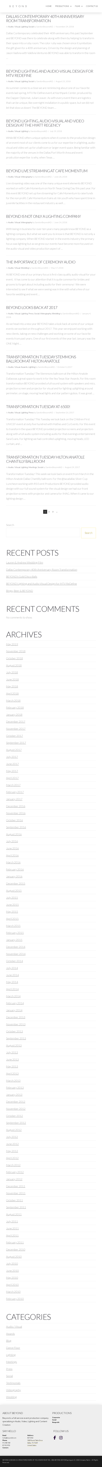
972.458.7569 (6, 1443)
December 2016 (15, 806)
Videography (26, 176)
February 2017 (15, 792)
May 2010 (12, 1277)
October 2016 (14, 820)
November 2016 (16, 813)
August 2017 (14, 749)
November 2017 (16, 728)
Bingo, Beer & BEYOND (19, 590)
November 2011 (16, 1193)
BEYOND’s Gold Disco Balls (21, 576)
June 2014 (12, 975)
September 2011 (16, 1207)
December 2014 (15, 946)
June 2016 (12, 848)
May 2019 (12, 644)
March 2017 (13, 785)
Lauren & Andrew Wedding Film (24, 562)
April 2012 (12, 1158)
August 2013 (14, 1045)
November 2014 (16, 953)
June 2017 (12, 763)
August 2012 (14, 1129)
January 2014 (14, 1010)
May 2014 (12, 982)
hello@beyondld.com (9, 1438)
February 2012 (15, 1172)
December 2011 (15, 1186)
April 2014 (12, 989)
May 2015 (12, 911)
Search (10, 525)
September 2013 (16, 1038)
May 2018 (12, 686)
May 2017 (12, 771)
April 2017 (12, 778)
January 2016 (14, 876)
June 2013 (12, 1059)
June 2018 (12, 679)
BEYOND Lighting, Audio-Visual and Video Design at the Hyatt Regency (45, 123)
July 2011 (12, 1221)
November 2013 (16, 1024)
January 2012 (14, 1179)
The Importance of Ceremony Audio (40, 262)
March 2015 (13, 925)
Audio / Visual (14, 26)
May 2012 (12, 1151)
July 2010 (12, 1263)
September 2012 (16, 1122)
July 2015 (12, 897)
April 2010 (12, 1284)
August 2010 (14, 1256)
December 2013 (15, 1017)
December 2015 (15, 883)
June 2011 (12, 1228)
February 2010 (15, 1298)
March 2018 (13, 700)
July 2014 (12, 968)
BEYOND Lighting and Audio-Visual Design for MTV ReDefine (49, 73)
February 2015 (15, 932)
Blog (8, 1340)
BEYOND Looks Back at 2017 (31, 307)
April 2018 (12, 693)
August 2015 (14, 890)
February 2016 (15, 869)
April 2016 (12, 855)
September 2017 (16, 742)
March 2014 (13, 996)
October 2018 (14, 658)
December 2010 (15, 1249)
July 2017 (12, 756)
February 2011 (15, 1242)
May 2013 (12, 1066)
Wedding (25, 268)
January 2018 (14, 714)
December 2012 (15, 1101)
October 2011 (14, 1200)
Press (31, 313)
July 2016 (12, 841)
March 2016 (13, 862)
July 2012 (12, 1136)
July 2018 (12, 672)
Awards (24, 367)
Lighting (24, 26)
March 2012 (13, 1165)
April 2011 (12, 1235)
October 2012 (14, 1115)
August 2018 (14, 665)
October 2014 (14, 961)
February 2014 (15, 1003)
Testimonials (13, 1383)
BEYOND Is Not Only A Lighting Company (43, 216)
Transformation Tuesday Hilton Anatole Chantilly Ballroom (45, 459)
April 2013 (12, 1073)
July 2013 (12, 1052)
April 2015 (12, 918)
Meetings (32, 467)
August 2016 (14, 834)
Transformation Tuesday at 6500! (38, 406)
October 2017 (14, 735)
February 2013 (15, 1087)
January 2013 (14, 1094)
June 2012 (12, 1144)
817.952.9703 (6, 1445)
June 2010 (12, 1270)
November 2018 (16, 651)
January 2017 (14, 799)
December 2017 (15, 721)
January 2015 (14, 939)
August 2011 (14, 1214)
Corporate (56, 1417)
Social (31, 26)
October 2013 (14, 1031)
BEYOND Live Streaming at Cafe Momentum (46, 171)
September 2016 (16, 827)
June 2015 (12, 904)
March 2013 (13, 1080)
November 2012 (16, 1108)
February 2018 (15, 707)
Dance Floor (13, 1347)
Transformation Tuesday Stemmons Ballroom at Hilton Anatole (41, 359)
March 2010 (13, 1291)
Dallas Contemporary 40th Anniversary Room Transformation (45, 18)
